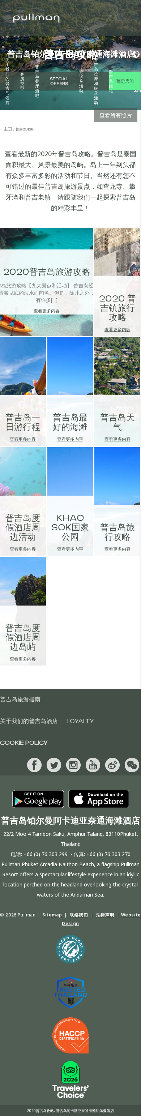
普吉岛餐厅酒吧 (37, 81)
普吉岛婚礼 (111, 81)
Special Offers (59, 81)
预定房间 (125, 81)
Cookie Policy (24, 743)
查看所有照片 (115, 115)
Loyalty (80, 721)
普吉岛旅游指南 (20, 699)
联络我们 (79, 915)
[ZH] (134, 54)
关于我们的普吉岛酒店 (7, 81)
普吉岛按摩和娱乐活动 (96, 81)
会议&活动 (81, 81)
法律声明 (105, 915)
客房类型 (22, 81)
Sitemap (52, 915)
